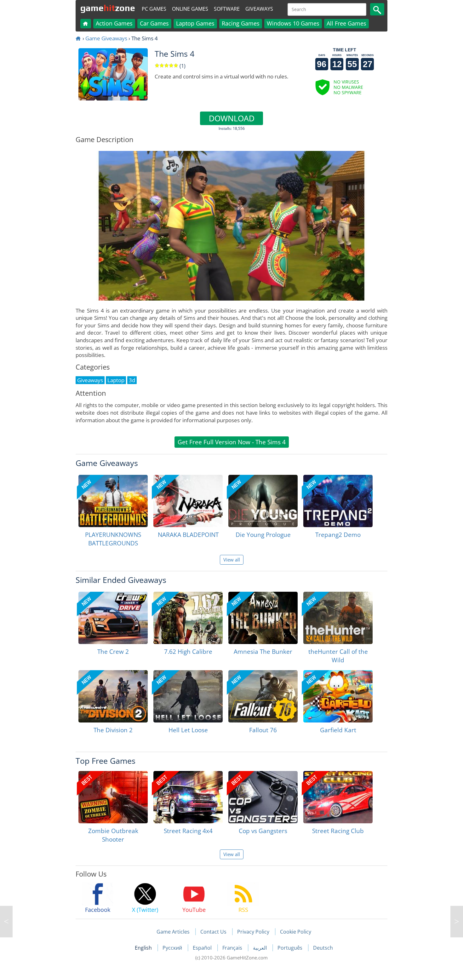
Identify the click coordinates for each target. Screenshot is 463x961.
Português (290, 947)
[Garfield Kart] (338, 696)
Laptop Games (195, 23)
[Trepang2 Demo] (338, 501)
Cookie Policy (295, 931)
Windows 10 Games (293, 23)
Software (227, 8)
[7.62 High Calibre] (188, 618)
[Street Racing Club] (338, 797)
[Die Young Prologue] (263, 501)
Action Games (114, 23)
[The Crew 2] (113, 618)
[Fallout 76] (263, 696)
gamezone (107, 8)
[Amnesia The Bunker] (263, 618)
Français (232, 947)
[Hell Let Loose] (188, 696)
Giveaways (259, 8)
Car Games (154, 23)
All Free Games (346, 23)
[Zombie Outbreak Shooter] (113, 797)
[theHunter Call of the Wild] (338, 618)
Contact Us (213, 931)
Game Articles (173, 931)
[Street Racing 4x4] (188, 797)
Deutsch (323, 947)
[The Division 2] (113, 696)
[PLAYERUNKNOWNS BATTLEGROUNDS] (113, 501)
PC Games (154, 8)
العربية (260, 947)
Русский (173, 947)
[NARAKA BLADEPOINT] (188, 501)
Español (203, 947)
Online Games (190, 8)
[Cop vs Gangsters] (263, 797)
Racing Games (241, 23)
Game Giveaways (106, 38)
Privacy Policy (253, 931)
